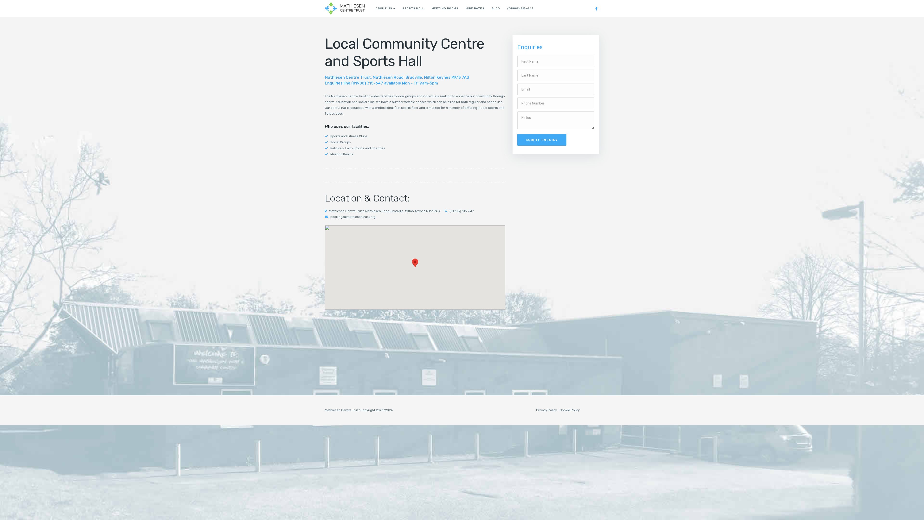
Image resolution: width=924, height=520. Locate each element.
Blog (496, 8)
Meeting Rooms (444, 8)
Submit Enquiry (542, 140)
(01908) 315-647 (520, 8)
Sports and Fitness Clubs (348, 136)
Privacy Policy (546, 410)
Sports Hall (413, 8)
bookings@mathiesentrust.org (353, 217)
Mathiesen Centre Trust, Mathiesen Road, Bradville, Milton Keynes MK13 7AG (384, 211)
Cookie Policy (570, 410)
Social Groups (340, 142)
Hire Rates (475, 8)
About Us (384, 8)
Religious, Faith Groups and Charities (357, 148)
